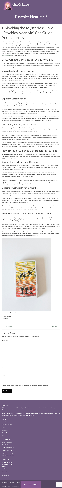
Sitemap (12, 482)
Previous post (8, 326)
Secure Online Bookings (8, 447)
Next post (54, 326)
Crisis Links (5, 430)
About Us (4, 422)
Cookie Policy (5, 482)
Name (4, 359)
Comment (5, 340)
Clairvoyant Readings (7, 442)
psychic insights (6, 55)
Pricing (3, 427)
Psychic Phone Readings (8, 450)
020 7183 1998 (6, 475)
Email (4, 367)
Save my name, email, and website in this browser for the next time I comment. (25, 385)
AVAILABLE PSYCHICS (30, 484)
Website (4, 375)
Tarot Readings (6, 444)
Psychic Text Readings (7, 453)
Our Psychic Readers (7, 424)
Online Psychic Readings (8, 455)
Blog (3, 435)
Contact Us (5, 432)
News (9, 318)
